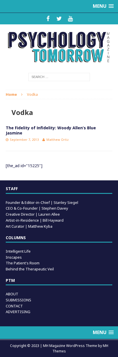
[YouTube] (70, 18)
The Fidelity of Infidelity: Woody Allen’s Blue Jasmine (51, 130)
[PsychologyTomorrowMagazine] (59, 47)
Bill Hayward (53, 220)
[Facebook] (48, 18)
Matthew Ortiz (57, 139)
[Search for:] (59, 76)
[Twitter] (59, 18)
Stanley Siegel (66, 202)
